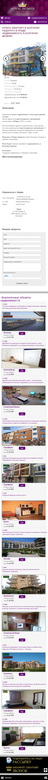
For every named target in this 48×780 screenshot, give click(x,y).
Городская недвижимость (11, 153)
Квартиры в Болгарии (29, 153)
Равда (14, 83)
